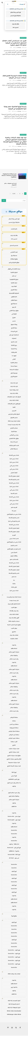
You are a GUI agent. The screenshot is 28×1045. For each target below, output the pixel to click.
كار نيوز (14, 307)
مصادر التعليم (14, 428)
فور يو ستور (14, 507)
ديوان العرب (14, 628)
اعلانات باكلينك (14, 638)
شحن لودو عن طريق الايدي (14, 549)
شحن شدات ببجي (14, 538)
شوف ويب (14, 286)
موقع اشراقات (14, 259)
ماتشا (14, 583)
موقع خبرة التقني (14, 310)
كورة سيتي (14, 775)
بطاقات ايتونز (14, 556)
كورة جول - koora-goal (14, 820)
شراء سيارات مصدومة (14, 762)
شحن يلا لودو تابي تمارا (14, 521)
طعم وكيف (14, 352)
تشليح (14, 745)
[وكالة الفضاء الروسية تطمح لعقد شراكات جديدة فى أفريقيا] (14, 67)
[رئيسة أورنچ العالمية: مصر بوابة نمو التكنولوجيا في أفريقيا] (14, 98)
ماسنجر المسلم (14, 245)
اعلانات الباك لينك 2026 (14, 421)
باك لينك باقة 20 (14, 611)
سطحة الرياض (14, 717)
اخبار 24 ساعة (14, 442)
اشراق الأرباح (14, 376)
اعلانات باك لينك (14, 635)
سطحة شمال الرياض (14, 731)
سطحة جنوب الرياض (14, 738)
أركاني (14, 359)
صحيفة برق (14, 255)
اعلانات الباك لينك (14, 400)
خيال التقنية (14, 282)
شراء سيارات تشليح (14, 752)
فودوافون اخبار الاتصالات (14, 403)
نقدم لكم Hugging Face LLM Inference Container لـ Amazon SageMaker (9, 176)
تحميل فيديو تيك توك (14, 1004)
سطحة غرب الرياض (14, 734)
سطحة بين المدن (14, 724)
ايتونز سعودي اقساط (14, 476)
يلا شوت (14, 645)
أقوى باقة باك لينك (14, 617)
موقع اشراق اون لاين (14, 262)
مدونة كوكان (14, 300)
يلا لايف (14, 786)
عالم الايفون (14, 296)
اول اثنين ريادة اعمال (14, 219)
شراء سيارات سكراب (14, 748)
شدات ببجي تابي (14, 465)
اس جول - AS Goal (14, 858)
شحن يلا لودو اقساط (14, 479)
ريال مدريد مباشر (14, 659)
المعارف (14, 338)
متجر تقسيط (14, 493)
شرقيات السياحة (14, 369)
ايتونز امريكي (14, 472)
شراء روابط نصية (14, 390)
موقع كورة (14, 916)
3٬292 (14, 193)
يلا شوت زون (14, 987)
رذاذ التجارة (14, 348)
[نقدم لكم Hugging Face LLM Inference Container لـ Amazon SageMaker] (22, 176)
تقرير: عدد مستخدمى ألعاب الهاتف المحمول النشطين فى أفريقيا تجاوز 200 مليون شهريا (14, 43)
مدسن (14, 321)
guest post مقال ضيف (14, 604)
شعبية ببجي (14, 552)
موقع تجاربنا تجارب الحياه (14, 624)
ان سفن (14, 276)
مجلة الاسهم (14, 289)
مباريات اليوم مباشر (14, 652)
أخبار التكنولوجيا (23, 37)
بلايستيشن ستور (14, 559)
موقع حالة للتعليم (14, 438)
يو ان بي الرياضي (14, 435)
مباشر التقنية (14, 362)
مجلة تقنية (14, 431)
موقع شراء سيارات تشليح (14, 755)
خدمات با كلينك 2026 (14, 621)
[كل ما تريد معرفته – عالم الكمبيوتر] (22, 185)
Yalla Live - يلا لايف (14, 844)
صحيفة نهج (14, 303)
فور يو (14, 535)
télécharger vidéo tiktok (14, 1014)
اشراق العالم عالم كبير (14, 414)
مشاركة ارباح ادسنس (14, 222)
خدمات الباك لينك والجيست (14, 597)
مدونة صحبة (14, 366)
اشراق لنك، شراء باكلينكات (14, 396)
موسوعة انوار (14, 373)
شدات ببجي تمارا (14, 458)
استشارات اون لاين (14, 335)
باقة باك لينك (14, 235)
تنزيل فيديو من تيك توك (14, 1000)
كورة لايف (14, 871)
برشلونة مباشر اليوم (14, 796)
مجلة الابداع (14, 328)
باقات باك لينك (14, 393)
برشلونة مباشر (14, 655)
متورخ (14, 317)
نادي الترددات (14, 331)
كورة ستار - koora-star (14, 816)
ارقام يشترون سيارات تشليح (14, 759)
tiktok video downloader (14, 1011)
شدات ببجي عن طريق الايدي (14, 514)
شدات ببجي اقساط (14, 455)
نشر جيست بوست (14, 600)
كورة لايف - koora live (14, 950)
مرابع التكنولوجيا (14, 279)
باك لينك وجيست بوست (14, 424)
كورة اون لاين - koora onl (14, 847)
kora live (14, 868)
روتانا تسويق (14, 324)
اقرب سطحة (14, 741)
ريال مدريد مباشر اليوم (14, 792)
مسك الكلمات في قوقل (14, 269)
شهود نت (14, 355)
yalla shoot (14, 648)
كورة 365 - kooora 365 (14, 854)
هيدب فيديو (14, 341)
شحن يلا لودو (14, 545)
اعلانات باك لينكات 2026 (14, 974)
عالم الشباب (14, 229)
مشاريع (14, 631)
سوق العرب (14, 607)
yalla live (14, 806)
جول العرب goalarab (14, 779)
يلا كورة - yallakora (14, 851)
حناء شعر (14, 576)
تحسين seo (14, 239)
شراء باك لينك (14, 383)
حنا (14, 580)
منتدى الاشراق (14, 417)
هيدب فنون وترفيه (14, 445)
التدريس (14, 410)
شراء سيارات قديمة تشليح (14, 766)
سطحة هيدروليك (14, 727)
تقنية (14, 407)
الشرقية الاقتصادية (14, 293)
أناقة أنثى (14, 314)
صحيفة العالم (14, 449)
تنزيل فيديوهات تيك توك (14, 1007)
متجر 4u (14, 510)
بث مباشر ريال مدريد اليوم (14, 782)
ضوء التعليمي (14, 252)
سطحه (14, 720)
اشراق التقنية (14, 272)
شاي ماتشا (14, 587)
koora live (14, 830)
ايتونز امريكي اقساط (14, 528)
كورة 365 (14, 772)
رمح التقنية (14, 345)
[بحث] (2, 2)
